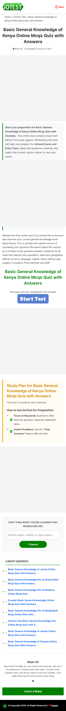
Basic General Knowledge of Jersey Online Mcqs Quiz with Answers (31, 571)
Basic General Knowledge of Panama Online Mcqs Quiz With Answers (32, 643)
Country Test (19, 17)
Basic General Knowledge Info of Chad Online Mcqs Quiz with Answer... (33, 581)
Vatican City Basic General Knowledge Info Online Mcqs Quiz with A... (32, 622)
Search (34, 544)
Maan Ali (18, 49)
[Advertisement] (33, 88)
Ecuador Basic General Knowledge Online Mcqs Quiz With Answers (31, 602)
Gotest (54, 705)
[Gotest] (13, 6)
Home (7, 17)
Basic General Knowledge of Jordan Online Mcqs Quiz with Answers (32, 633)
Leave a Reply (33, 691)
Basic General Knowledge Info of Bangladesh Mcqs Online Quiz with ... (33, 612)
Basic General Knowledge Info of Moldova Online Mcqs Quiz (31, 591)
